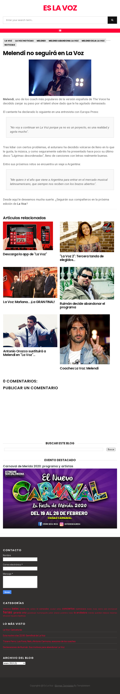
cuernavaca (81, 609)
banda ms (24, 609)
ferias (7, 612)
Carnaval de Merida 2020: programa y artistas (38, 466)
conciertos (68, 608)
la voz (8, 40)
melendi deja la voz (93, 40)
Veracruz (7, 609)
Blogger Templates (64, 685)
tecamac (113, 613)
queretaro (98, 613)
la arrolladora (80, 612)
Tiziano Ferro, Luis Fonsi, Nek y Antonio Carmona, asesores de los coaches (39, 641)
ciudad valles (55, 609)
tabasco (106, 613)
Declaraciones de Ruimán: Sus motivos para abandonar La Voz (34, 647)
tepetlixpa (22, 616)
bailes (15, 608)
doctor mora (92, 609)
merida (91, 613)
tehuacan (6, 616)
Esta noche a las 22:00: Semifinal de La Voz (24, 635)
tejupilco (14, 616)
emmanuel (112, 609)
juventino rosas (66, 613)
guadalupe (31, 613)
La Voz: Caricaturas (12, 630)
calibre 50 (34, 609)
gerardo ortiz (20, 612)
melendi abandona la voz (64, 40)
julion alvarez (54, 613)
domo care (102, 609)
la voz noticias (24, 40)
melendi (41, 40)
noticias (10, 44)
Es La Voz (60, 8)
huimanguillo (42, 613)
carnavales (44, 609)
